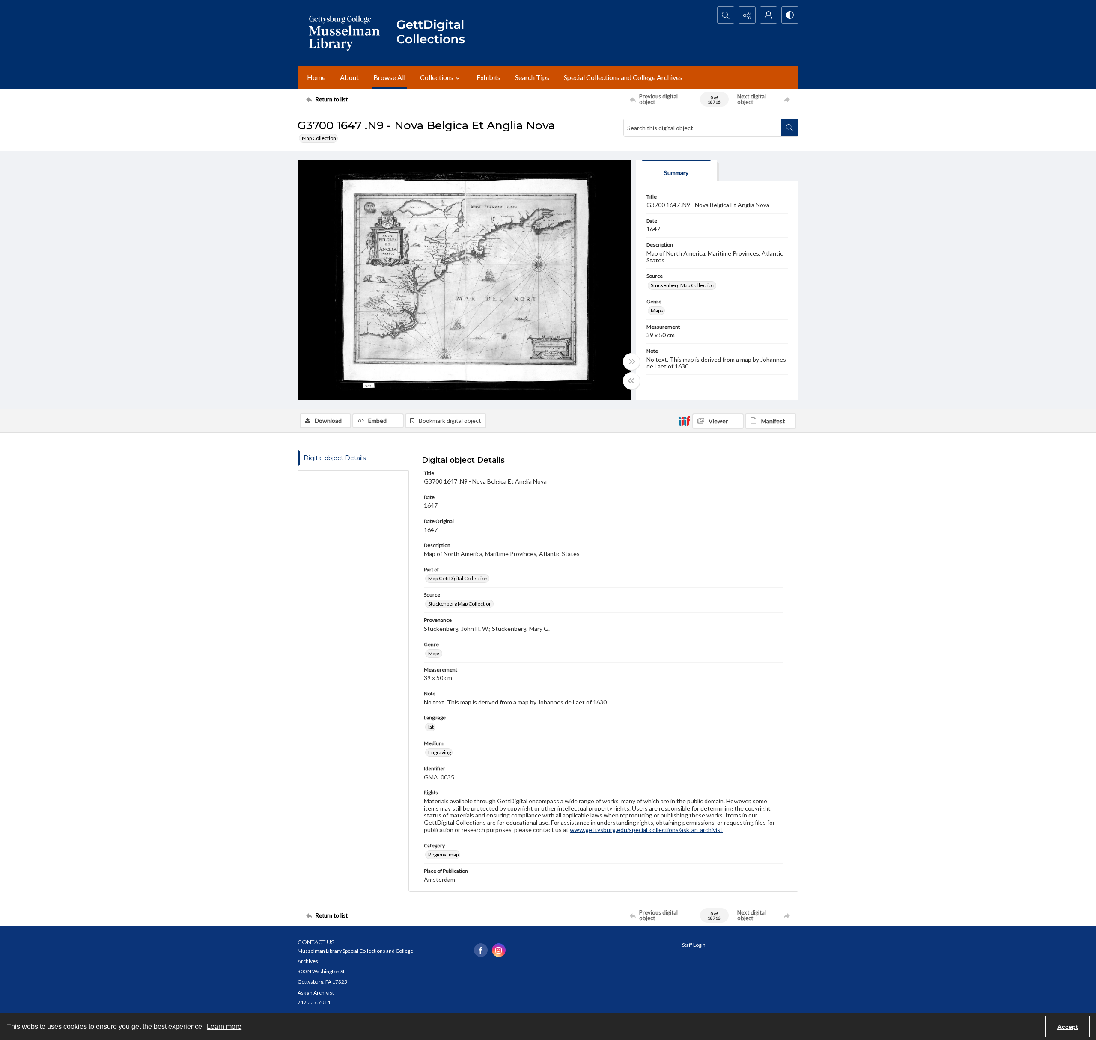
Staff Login (694, 945)
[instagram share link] (499, 950)
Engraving (439, 752)
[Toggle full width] (631, 361)
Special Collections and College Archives (623, 77)
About (349, 77)
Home (316, 77)
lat (431, 727)
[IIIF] (684, 420)
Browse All (389, 77)
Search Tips (532, 77)
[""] (434, 33)
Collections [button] (436, 77)
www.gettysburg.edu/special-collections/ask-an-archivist (646, 829)
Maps (657, 310)
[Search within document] (789, 127)
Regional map (443, 854)
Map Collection (319, 138)
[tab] (676, 170)
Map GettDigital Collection (458, 578)
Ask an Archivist (316, 992)
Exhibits (488, 77)
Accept (1067, 1026)
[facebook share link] (481, 950)
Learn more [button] (224, 1026)
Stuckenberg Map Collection (683, 285)
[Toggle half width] (631, 380)
